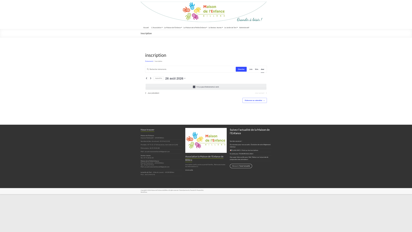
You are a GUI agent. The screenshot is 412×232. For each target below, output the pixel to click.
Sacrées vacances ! (236, 141)
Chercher (241, 69)
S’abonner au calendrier (253, 100)
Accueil (146, 27)
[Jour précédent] (146, 78)
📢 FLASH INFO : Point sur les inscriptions (244, 150)
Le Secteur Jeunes (215, 27)
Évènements (149, 61)
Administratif (244, 27)
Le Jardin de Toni (230, 27)
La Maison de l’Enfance (172, 27)
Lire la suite (189, 170)
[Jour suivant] (150, 78)
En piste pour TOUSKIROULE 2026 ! (242, 154)
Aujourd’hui (158, 78)
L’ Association (156, 27)
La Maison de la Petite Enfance (194, 27)
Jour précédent (153, 93)
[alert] (206, 87)
